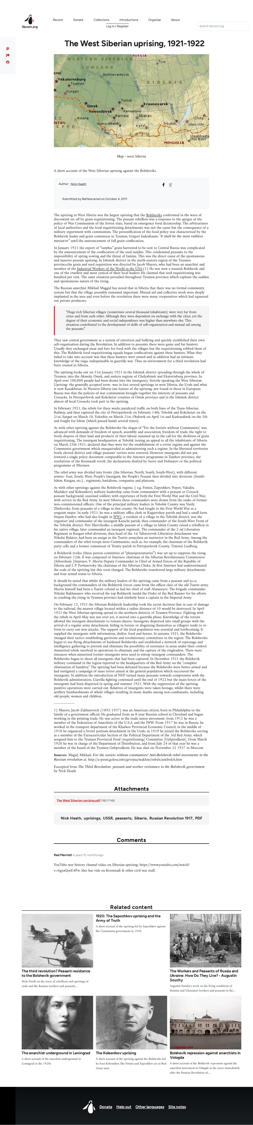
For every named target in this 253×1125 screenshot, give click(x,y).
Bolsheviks (154, 215)
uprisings (92, 818)
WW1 (117, 517)
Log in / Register (117, 26)
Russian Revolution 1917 (171, 818)
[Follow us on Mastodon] (7, 49)
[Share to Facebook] (163, 185)
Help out (123, 1106)
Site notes (177, 1106)
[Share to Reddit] (170, 185)
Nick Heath (78, 184)
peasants (123, 818)
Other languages (149, 1106)
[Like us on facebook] (7, 62)
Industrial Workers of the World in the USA (109, 269)
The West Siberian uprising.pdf (78, 800)
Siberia (140, 818)
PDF (198, 818)
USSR (108, 818)
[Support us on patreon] (7, 55)
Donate (105, 1106)
